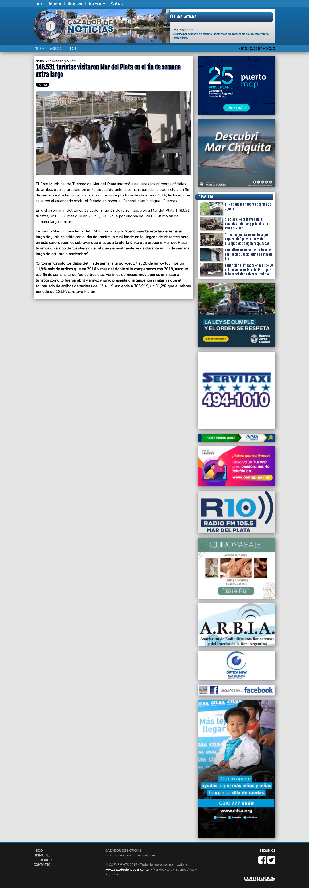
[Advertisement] (16, 119)
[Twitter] (271, 862)
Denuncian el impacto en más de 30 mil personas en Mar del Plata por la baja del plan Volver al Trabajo (249, 269)
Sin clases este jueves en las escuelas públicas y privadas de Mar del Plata (246, 223)
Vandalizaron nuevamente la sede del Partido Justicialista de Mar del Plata (249, 254)
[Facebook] (262, 862)
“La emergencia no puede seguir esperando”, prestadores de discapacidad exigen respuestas (247, 239)
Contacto (117, 3)
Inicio (38, 3)
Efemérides (75, 3)
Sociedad (55, 48)
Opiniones (54, 3)
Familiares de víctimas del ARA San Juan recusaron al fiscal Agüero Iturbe (218, 38)
